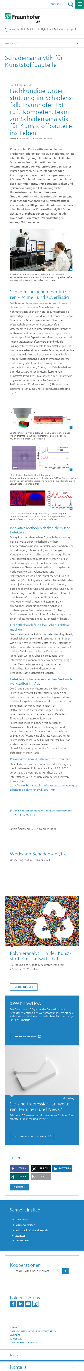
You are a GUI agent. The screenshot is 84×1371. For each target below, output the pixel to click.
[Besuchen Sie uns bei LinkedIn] (20, 1304)
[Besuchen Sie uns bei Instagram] (35, 1304)
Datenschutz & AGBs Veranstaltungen (33, 1331)
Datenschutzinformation (25, 1342)
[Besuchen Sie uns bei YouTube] (28, 1304)
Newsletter (21, 1219)
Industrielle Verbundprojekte (31, 1230)
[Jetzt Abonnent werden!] (42, 1071)
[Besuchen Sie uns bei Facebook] (13, 1304)
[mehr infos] (42, 922)
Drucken (19, 1187)
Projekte (20, 1235)
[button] (19, 1168)
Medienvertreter (25, 1225)
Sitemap (14, 1327)
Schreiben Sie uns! (25, 1036)
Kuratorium (22, 1240)
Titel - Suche (70, 4)
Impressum (16, 1339)
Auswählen (65, 1271)
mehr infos (22, 987)
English (56, 4)
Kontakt (15, 1335)
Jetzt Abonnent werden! (30, 1136)
